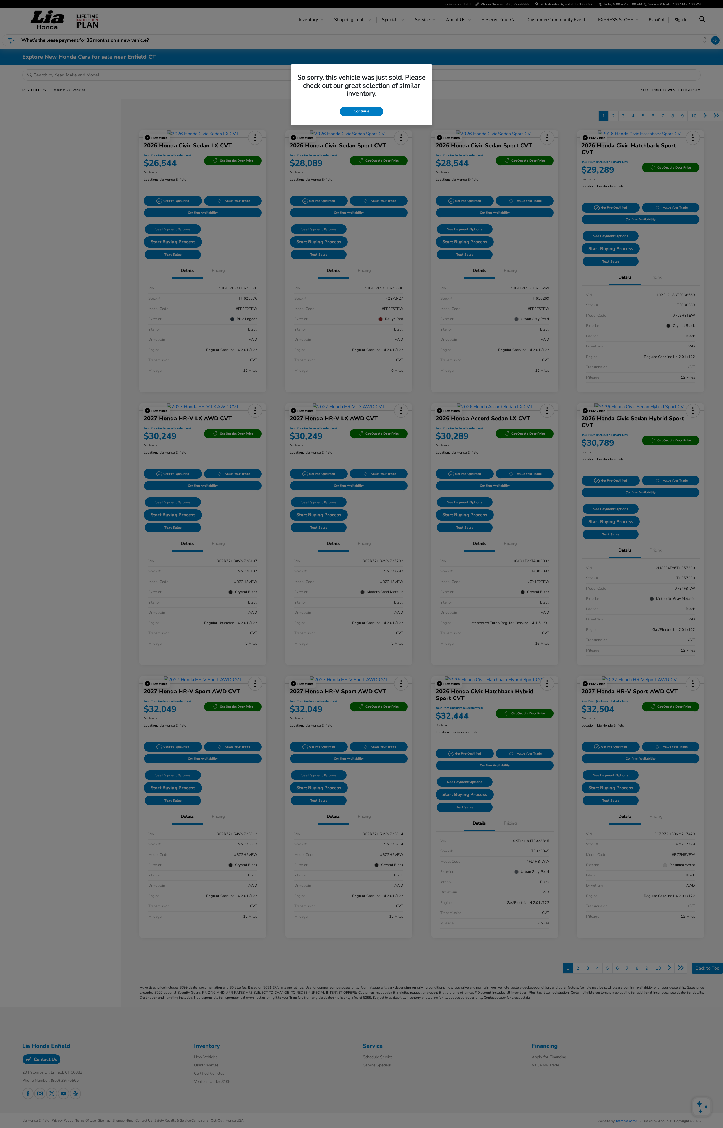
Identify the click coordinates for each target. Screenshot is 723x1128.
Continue (361, 111)
